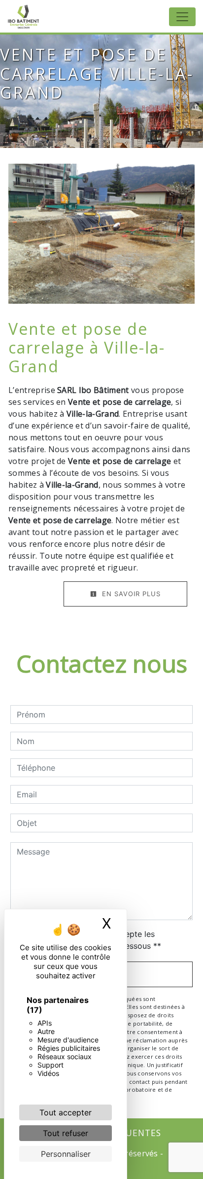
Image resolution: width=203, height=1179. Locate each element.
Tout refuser (65, 1133)
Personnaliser (66, 1154)
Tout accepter (65, 1112)
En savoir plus (130, 594)
